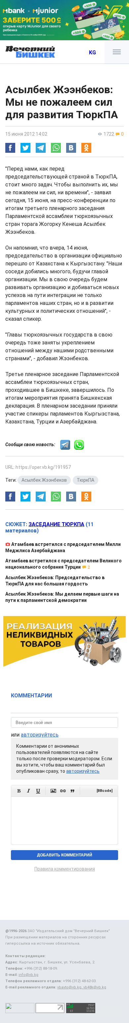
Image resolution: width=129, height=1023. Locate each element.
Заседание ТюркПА (56, 524)
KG (92, 52)
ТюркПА (85, 480)
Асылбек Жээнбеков (44, 480)
